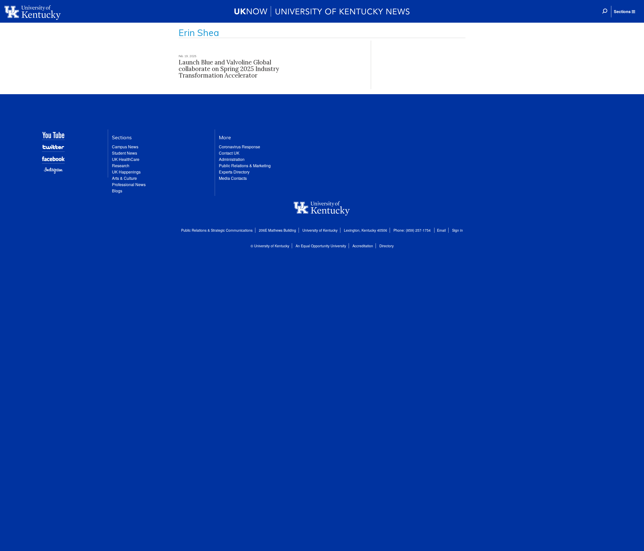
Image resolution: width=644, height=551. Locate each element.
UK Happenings (126, 172)
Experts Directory (234, 172)
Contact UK (229, 153)
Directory (386, 245)
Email (441, 230)
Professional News (129, 184)
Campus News (125, 147)
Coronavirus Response (239, 147)
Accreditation (362, 245)
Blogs (117, 191)
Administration (232, 159)
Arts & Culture (124, 178)
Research (120, 165)
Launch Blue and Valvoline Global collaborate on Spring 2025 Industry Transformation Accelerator (229, 69)
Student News (124, 153)
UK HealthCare (125, 159)
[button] (624, 11)
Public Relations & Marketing (245, 165)
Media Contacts (233, 178)
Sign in (457, 230)
